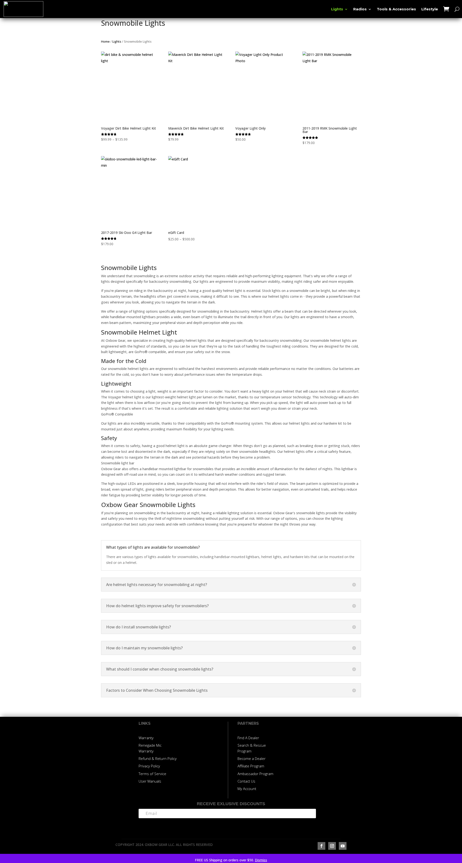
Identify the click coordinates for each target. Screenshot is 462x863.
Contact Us (246, 781)
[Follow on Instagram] (332, 846)
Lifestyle (429, 9)
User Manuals (150, 781)
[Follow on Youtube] (342, 846)
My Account (246, 788)
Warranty (146, 737)
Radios (360, 9)
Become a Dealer (251, 758)
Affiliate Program (250, 766)
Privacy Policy (149, 766)
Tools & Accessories (396, 9)
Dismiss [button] (261, 860)
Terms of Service (152, 773)
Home (105, 41)
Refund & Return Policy (158, 758)
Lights (337, 9)
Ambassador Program (255, 773)
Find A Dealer (248, 737)
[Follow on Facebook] (321, 846)
